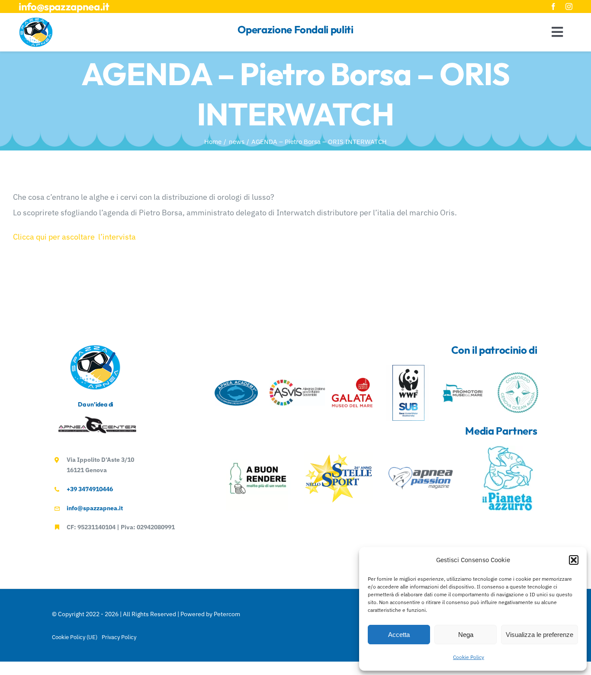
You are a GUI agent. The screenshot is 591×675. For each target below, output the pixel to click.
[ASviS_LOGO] (297, 383)
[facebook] (553, 6)
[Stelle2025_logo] (339, 456)
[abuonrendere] (258, 449)
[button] (573, 560)
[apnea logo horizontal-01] (421, 469)
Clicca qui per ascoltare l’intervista (74, 237)
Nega (465, 634)
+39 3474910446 (90, 489)
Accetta (399, 634)
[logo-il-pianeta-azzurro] (506, 449)
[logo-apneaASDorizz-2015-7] (97, 420)
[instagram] (568, 6)
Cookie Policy (468, 657)
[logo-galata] (352, 375)
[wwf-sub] (407, 369)
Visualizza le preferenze (539, 634)
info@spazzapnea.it (64, 6)
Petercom (227, 614)
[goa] (518, 375)
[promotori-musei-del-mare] (462, 375)
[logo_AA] (236, 384)
